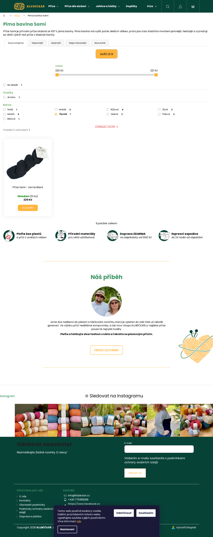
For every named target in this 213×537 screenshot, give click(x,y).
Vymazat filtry (105, 126)
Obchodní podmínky (32, 505)
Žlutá (167, 109)
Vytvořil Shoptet (186, 527)
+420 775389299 (78, 499)
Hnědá (65, 109)
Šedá (12, 109)
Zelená (117, 114)
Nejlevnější (37, 42)
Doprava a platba (30, 516)
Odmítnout (123, 513)
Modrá (13, 114)
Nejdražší (56, 42)
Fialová (168, 114)
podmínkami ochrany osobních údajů (154, 460)
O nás (22, 496)
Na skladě (14, 85)
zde (79, 521)
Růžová (117, 109)
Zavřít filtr (106, 53)
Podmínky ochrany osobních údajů (37, 510)
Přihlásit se (135, 473)
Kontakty (25, 500)
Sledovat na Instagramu (116, 396)
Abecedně (99, 42)
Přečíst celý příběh (106, 350)
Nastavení (67, 529)
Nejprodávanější (77, 42)
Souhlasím (146, 513)
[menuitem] (53, 6)
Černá (65, 114)
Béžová (13, 118)
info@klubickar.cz (79, 495)
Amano (13, 97)
